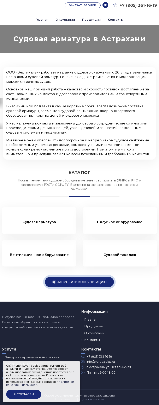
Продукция (91, 19)
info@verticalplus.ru (101, 361)
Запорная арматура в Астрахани (32, 357)
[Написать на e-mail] (105, 5)
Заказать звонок (82, 5)
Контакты (115, 19)
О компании (65, 19)
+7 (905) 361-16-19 (137, 5)
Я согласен (23, 394)
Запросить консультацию (82, 282)
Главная (42, 19)
